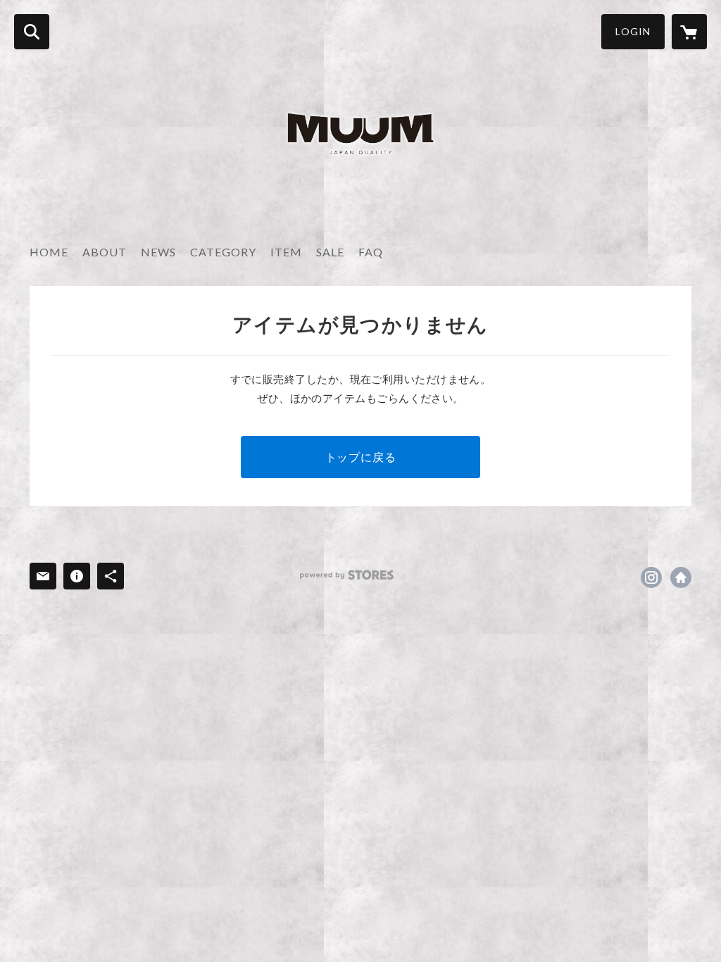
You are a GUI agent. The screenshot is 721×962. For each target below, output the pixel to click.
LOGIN (633, 31)
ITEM (286, 251)
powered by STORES (347, 575)
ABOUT (104, 251)
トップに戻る (360, 456)
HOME (49, 251)
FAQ (370, 251)
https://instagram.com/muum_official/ (651, 577)
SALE (330, 251)
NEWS (158, 251)
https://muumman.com (680, 577)
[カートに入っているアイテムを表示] (689, 31)
